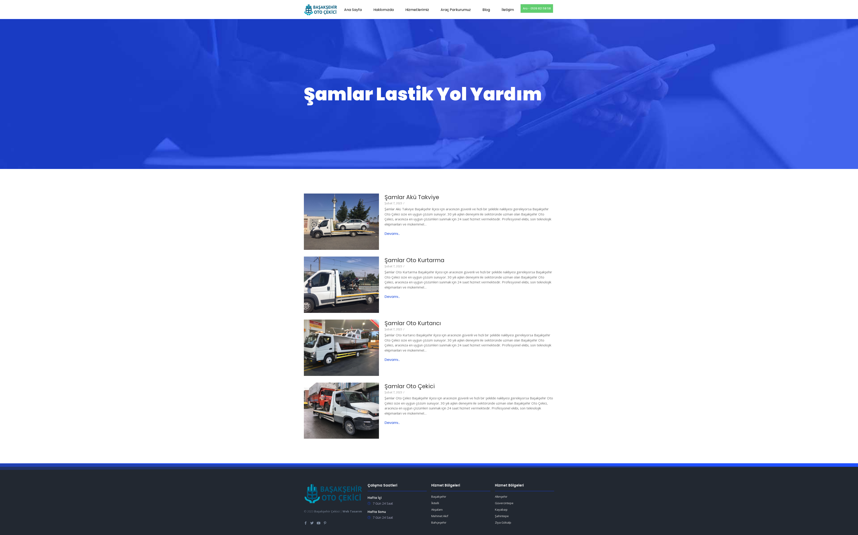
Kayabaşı (501, 510)
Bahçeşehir (438, 522)
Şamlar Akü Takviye (412, 197)
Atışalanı (437, 510)
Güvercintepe (504, 503)
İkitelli (435, 503)
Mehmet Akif (439, 516)
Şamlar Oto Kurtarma (414, 260)
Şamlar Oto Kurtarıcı (413, 323)
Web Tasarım (352, 511)
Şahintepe (502, 516)
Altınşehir (501, 497)
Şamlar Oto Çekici (410, 386)
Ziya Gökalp (503, 522)
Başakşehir (438, 497)
